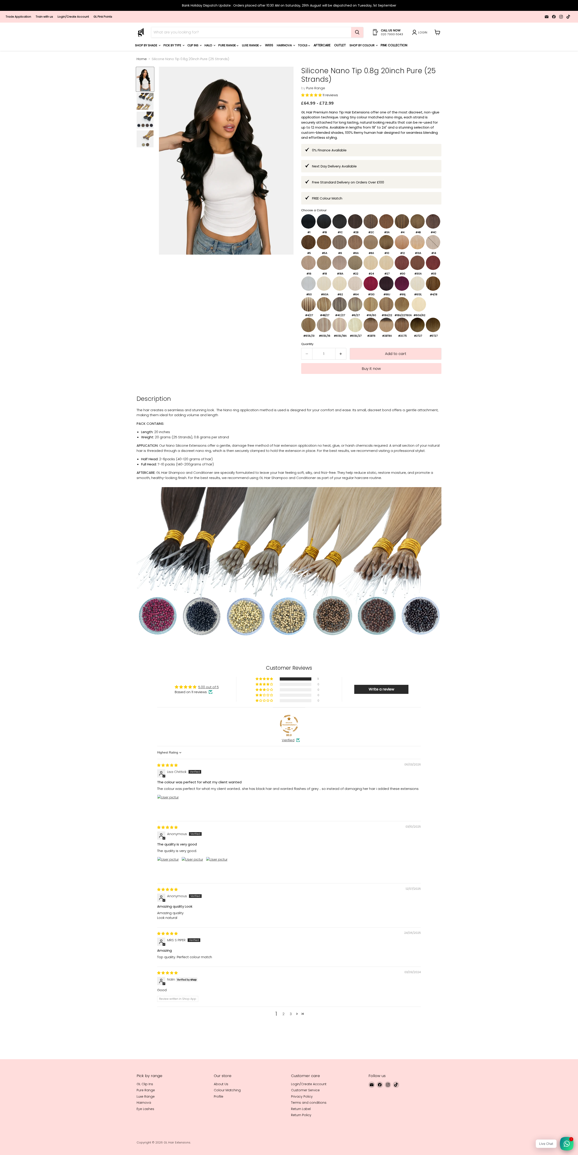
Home (142, 59)
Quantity (307, 344)
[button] (312, 95)
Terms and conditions (308, 1102)
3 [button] (291, 1014)
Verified (288, 740)
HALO (209, 45)
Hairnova (285, 45)
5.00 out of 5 (208, 687)
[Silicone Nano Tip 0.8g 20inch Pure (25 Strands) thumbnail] (145, 79)
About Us (221, 1084)
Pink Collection (394, 45)
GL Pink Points (102, 16)
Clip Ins (193, 45)
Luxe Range (251, 45)
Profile (218, 1096)
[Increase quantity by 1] (341, 353)
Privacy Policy (302, 1096)
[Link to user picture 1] (168, 805)
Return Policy (301, 1115)
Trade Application (18, 16)
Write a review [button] (381, 689)
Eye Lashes (145, 1109)
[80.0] (289, 724)
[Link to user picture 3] (217, 867)
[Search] (357, 32)
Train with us (44, 16)
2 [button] (283, 1014)
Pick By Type (172, 45)
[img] (167, 765)
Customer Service (305, 1090)
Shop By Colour (362, 45)
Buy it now (371, 368)
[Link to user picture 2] (192, 867)
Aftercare (322, 45)
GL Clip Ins (145, 1084)
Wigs (269, 45)
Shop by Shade (146, 45)
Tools (303, 45)
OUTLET (340, 45)
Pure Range (227, 45)
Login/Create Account (73, 16)
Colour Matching (227, 1090)
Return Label (301, 1109)
